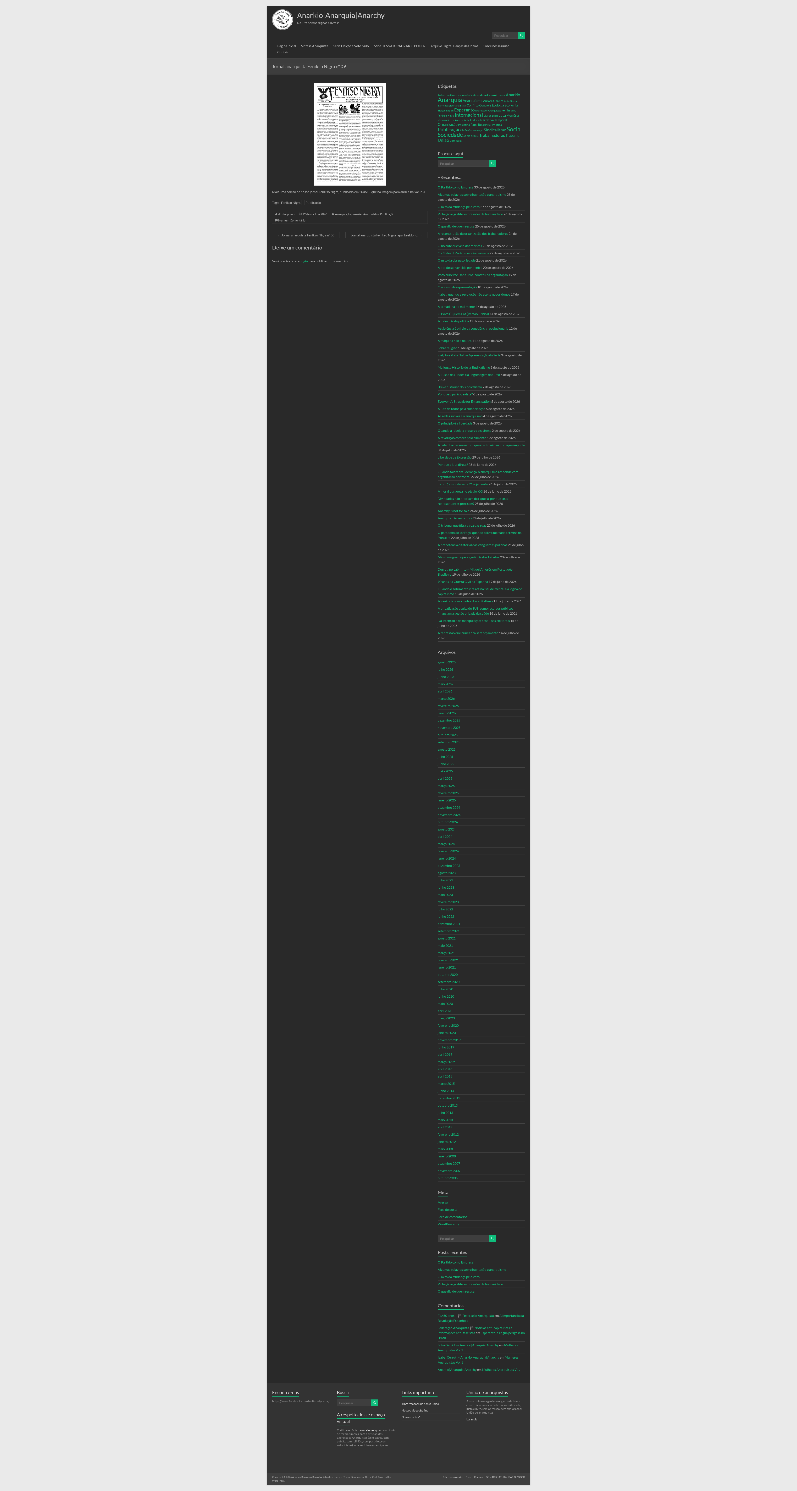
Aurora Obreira (493, 101)
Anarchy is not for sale (453, 511)
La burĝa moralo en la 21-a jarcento (463, 484)
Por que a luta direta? (453, 464)
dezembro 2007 (449, 1163)
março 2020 (446, 1018)
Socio (467, 135)
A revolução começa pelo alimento (462, 438)
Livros (487, 115)
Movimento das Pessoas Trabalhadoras (459, 120)
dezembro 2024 (449, 807)
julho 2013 (445, 1112)
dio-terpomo (286, 214)
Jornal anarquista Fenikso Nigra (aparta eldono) (386, 235)
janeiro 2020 (447, 1033)
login (304, 261)
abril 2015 (445, 1076)
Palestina (464, 124)
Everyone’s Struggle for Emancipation (464, 401)
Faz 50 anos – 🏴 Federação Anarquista (466, 1315)
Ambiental (452, 95)
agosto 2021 (447, 938)
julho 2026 (445, 669)
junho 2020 (446, 996)
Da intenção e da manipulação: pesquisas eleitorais (474, 621)
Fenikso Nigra (291, 202)
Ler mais (471, 1419)
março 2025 (446, 786)
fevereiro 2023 (448, 902)
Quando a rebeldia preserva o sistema (464, 430)
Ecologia (498, 105)
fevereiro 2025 (448, 793)
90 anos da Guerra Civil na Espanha (463, 581)
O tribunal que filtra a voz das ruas (462, 525)
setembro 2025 (449, 742)
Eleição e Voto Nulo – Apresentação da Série (469, 355)
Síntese (475, 136)
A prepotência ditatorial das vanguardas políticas (472, 545)
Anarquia (341, 214)
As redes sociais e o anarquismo (460, 416)
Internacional (469, 115)
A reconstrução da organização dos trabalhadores (473, 233)
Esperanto (464, 110)
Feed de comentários (452, 1217)
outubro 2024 (448, 822)
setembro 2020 (449, 982)
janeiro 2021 (447, 967)
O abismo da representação (457, 287)
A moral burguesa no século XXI (460, 491)
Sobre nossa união (496, 46)
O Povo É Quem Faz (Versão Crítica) (463, 314)
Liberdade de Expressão (455, 457)
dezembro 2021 (449, 924)
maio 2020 (445, 1003)
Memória (512, 115)
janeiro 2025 (447, 800)
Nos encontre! (411, 1417)
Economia (511, 105)
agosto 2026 (447, 662)
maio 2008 (445, 1149)
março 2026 (446, 698)
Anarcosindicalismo (468, 95)
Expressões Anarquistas (363, 214)
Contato (283, 52)
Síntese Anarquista (314, 46)
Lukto (495, 115)
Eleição (442, 110)
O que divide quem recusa (456, 226)
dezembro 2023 (449, 865)
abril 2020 (445, 1011)
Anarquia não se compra (455, 518)
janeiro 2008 (447, 1156)
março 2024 (446, 844)
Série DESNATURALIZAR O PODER (399, 46)
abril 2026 (445, 691)
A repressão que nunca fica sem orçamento (468, 633)
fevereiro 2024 (448, 851)
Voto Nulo (456, 140)
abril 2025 (445, 778)
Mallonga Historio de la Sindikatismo (464, 367)
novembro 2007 (449, 1171)
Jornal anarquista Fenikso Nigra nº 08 (305, 235)
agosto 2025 (447, 749)
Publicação (313, 202)
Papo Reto (478, 124)
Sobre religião (447, 348)
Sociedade (450, 134)
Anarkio (513, 94)
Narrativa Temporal (493, 120)
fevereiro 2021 (448, 960)
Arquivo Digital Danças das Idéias (454, 46)
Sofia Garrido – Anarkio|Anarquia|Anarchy (468, 1345)
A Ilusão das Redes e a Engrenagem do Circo (469, 375)
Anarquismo (473, 100)
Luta (502, 115)
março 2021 (446, 953)
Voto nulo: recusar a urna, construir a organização (473, 275)
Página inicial (286, 46)
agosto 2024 (447, 829)
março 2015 (446, 1083)
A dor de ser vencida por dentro (460, 267)
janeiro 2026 (447, 713)
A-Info (442, 95)
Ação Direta (510, 101)
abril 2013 (445, 1127)
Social (514, 129)
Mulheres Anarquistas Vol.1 (502, 1369)
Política (497, 124)
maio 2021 (445, 945)
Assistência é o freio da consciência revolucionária (473, 328)
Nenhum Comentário (292, 220)
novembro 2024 (449, 815)
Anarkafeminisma (492, 95)
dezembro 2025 (449, 720)
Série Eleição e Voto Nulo (351, 46)
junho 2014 (446, 1091)
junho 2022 (446, 916)
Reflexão (466, 130)
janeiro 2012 (447, 1142)
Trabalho (512, 135)
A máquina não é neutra (455, 340)
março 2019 (446, 1062)
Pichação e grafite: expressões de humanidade (470, 214)
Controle (485, 105)
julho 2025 (445, 756)
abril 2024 (445, 836)
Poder (488, 125)
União (443, 140)
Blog (468, 1477)
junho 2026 (446, 677)
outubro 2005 (448, 1178)
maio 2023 (445, 895)
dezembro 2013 (449, 1098)
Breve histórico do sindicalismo (460, 387)
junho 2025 (446, 764)
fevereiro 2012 (448, 1134)
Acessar (443, 1202)
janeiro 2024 (447, 858)
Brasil (463, 105)
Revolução (478, 130)
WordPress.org (448, 1224)
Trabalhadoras (492, 135)
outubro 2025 (448, 735)
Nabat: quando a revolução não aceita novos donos (474, 294)
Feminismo (509, 110)
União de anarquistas (487, 1392)
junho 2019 (446, 1047)
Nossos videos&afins (415, 1410)
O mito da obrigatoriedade (457, 260)
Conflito (473, 105)
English (450, 110)
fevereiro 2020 (448, 1025)
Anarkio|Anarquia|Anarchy (341, 15)
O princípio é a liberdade (455, 423)
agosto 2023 (447, 873)
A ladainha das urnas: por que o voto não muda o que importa (481, 445)
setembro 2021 (449, 931)
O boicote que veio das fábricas (460, 246)
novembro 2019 (449, 1040)
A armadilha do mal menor (456, 306)
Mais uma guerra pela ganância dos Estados (468, 557)
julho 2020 (445, 989)
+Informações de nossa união (420, 1403)
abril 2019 (445, 1054)
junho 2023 (446, 887)
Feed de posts (447, 1209)
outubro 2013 (448, 1105)
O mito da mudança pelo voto (459, 207)
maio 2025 (445, 771)
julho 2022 (445, 909)
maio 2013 (445, 1120)
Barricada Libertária (449, 105)
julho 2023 (445, 880)
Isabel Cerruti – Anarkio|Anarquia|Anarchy (468, 1357)
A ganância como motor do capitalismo (465, 601)
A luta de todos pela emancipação (461, 409)
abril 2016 (445, 1069)
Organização (447, 124)
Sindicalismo (495, 129)
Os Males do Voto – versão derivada (463, 253)
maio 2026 (445, 684)
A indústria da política (453, 321)
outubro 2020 (448, 974)
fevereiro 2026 (448, 706)
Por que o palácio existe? (455, 394)
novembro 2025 (449, 727)
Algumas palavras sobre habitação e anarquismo (472, 194)
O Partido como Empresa (455, 187)
